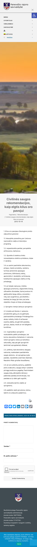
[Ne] (34, 540)
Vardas (7, 446)
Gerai (19, 544)
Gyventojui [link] (8, 20)
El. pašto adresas (11, 456)
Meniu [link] (6, 17)
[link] (34, 15)
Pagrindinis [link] (12, 214)
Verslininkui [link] (8, 24)
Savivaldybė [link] (8, 27)
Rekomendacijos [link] (23, 214)
